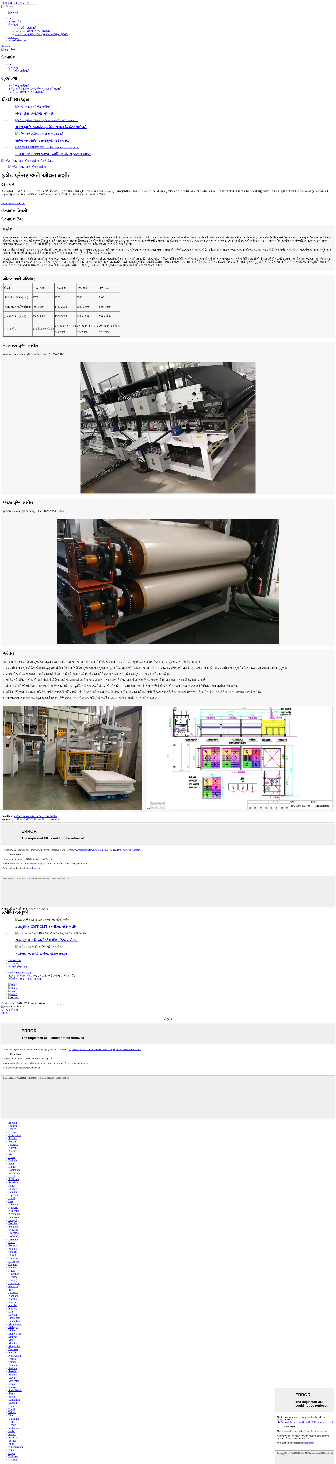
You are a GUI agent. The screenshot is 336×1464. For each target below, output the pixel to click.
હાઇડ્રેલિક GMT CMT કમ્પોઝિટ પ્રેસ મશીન (36, 819)
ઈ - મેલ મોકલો (9, 1009)
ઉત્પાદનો (13, 24)
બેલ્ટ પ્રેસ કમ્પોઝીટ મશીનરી (34, 113)
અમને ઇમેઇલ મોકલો (13, 203)
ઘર (10, 18)
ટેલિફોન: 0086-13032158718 (24, 978)
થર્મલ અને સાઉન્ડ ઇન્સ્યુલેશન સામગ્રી (42, 140)
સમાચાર (13, 37)
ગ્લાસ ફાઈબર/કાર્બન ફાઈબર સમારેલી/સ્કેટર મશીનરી (51, 127)
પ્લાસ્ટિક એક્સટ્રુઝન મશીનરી (33, 31)
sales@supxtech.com (19, 972)
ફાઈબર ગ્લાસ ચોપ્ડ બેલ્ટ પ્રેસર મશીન (35, 816)
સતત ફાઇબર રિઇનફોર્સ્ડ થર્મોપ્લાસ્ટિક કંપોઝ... (46, 940)
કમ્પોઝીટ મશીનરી (25, 27)
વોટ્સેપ (5, 1012)
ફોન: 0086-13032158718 (15, 2)
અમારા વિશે (14, 21)
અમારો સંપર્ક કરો (17, 40)
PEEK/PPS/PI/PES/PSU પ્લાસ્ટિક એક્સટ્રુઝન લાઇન (53, 154)
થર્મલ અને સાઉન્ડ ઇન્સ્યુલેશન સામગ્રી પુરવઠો (41, 34)
